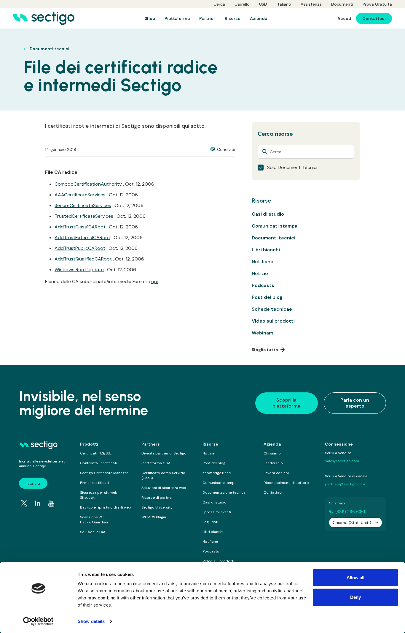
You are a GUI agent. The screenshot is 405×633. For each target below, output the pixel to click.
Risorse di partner (157, 497)
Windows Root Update (79, 269)
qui (154, 281)
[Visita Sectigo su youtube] (51, 504)
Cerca (219, 4)
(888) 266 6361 (350, 511)
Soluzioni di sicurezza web (163, 487)
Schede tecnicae (272, 309)
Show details (91, 621)
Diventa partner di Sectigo (163, 453)
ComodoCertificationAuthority (88, 184)
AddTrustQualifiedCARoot (83, 259)
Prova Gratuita (377, 4)
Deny (355, 596)
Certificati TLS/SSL (95, 453)
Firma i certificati (94, 482)
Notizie (260, 273)
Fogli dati (210, 522)
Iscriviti (33, 483)
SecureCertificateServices (83, 205)
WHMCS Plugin (153, 517)
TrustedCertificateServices (84, 216)
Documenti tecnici (273, 238)
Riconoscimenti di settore (286, 482)
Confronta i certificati (98, 463)
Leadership (273, 463)
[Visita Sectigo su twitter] (24, 503)
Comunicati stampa (274, 226)
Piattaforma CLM (155, 463)
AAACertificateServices (80, 195)
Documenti (342, 4)
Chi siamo (272, 453)
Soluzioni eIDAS (93, 532)
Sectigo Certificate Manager (104, 473)
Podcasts (263, 285)
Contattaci (273, 492)
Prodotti (89, 444)
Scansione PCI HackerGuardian (94, 520)
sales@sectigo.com (342, 461)
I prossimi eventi (217, 512)
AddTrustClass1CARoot (80, 227)
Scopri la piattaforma (286, 403)
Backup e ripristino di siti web (105, 507)
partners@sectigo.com (345, 484)
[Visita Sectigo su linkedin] (38, 503)
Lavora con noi (276, 473)
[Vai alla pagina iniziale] (43, 18)
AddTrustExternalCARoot (82, 237)
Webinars (263, 333)
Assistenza (311, 4)
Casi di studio (268, 214)
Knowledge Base (217, 473)
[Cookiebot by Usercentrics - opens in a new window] (38, 621)
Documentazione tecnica (224, 492)
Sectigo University (157, 507)
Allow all (356, 577)
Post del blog (267, 297)
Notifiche (262, 261)
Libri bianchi (266, 250)
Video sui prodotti (273, 321)
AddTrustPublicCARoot (80, 248)
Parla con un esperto (354, 403)
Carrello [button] (242, 4)
